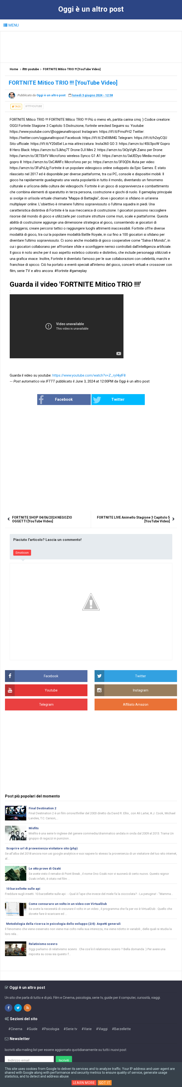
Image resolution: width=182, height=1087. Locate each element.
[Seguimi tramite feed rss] (27, 1008)
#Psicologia (50, 1029)
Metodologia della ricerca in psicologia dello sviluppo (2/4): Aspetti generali (63, 924)
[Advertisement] (91, 46)
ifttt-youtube (33, 106)
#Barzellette (121, 1029)
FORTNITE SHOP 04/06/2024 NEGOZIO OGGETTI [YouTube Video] (42, 519)
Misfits (34, 828)
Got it (104, 1083)
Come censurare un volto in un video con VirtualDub (68, 904)
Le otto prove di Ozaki (45, 868)
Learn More (84, 1083)
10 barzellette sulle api (23, 888)
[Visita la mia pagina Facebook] (8, 1008)
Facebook (64, 399)
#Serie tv (70, 1029)
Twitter (118, 399)
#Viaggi (102, 1029)
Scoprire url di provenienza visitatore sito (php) (42, 848)
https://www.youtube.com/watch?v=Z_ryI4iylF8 (89, 375)
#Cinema (15, 1029)
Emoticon (22, 552)
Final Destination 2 (42, 808)
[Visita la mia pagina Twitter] (18, 1008)
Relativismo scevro (43, 944)
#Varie (87, 1029)
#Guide (32, 1029)
